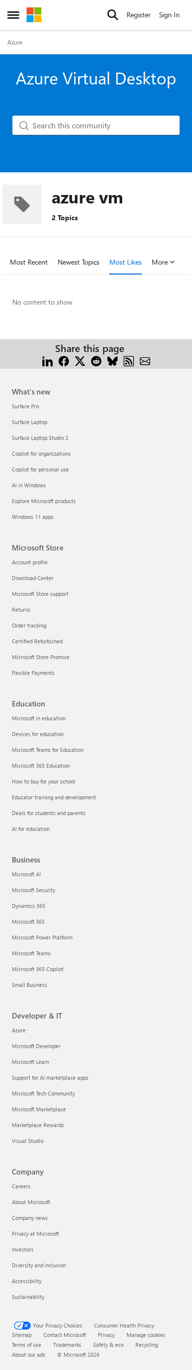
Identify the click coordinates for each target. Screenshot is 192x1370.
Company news (30, 1217)
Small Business (29, 984)
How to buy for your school (43, 781)
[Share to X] (80, 360)
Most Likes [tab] (125, 262)
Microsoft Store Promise (40, 657)
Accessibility (26, 1281)
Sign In (169, 14)
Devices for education (38, 734)
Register (139, 14)
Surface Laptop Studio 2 (40, 437)
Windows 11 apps (33, 516)
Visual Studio (27, 1140)
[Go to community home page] (34, 14)
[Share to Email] (145, 360)
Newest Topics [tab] (78, 262)
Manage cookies (146, 1334)
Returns (21, 609)
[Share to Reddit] (96, 360)
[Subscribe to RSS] (129, 360)
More (160, 262)
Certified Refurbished (37, 641)
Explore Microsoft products (44, 501)
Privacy (106, 1334)
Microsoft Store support (40, 593)
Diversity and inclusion (39, 1265)
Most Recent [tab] (29, 262)
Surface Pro (25, 406)
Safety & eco (108, 1344)
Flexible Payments (33, 672)
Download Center (33, 578)
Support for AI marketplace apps (50, 1077)
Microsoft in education (38, 718)
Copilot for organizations (41, 453)
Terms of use (26, 1344)
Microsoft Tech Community (43, 1093)
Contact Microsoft (64, 1334)
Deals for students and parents (49, 813)
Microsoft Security (33, 890)
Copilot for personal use (40, 469)
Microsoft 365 (28, 921)
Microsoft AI (26, 874)
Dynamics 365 (28, 905)
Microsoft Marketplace (39, 1109)
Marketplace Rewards (38, 1125)
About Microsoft (31, 1202)
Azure (14, 42)
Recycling (146, 1344)
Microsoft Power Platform (42, 937)
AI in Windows (29, 485)
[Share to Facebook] (64, 360)
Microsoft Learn (30, 1061)
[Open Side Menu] (13, 14)
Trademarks (67, 1344)
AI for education (31, 828)
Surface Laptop (29, 422)
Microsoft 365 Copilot (38, 969)
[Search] (113, 15)
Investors (22, 1249)
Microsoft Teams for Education (48, 749)
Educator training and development (54, 797)
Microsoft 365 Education (41, 765)
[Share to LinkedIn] (47, 360)
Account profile (30, 562)
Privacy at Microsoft (35, 1233)
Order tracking (29, 625)
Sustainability (28, 1296)
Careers (21, 1186)
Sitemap (22, 1334)
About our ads (28, 1354)
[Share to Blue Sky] (112, 360)
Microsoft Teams (31, 953)
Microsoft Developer (36, 1046)
